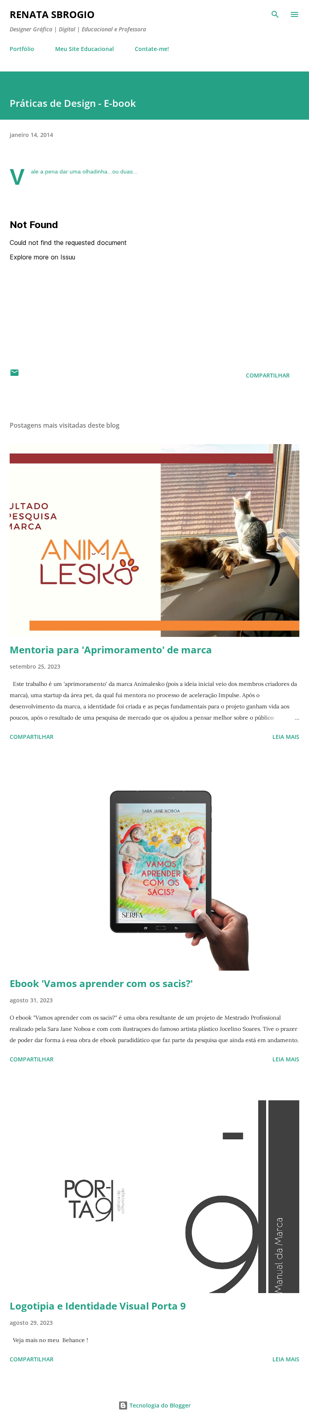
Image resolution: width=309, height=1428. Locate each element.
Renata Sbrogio (52, 14)
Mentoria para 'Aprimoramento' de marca (111, 649)
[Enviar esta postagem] (14, 375)
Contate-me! (152, 49)
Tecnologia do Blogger (159, 1405)
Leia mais (285, 737)
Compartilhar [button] (268, 375)
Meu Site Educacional (84, 49)
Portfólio (22, 49)
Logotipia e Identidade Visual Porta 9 (98, 1305)
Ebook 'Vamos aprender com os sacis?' (101, 983)
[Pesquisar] (275, 14)
